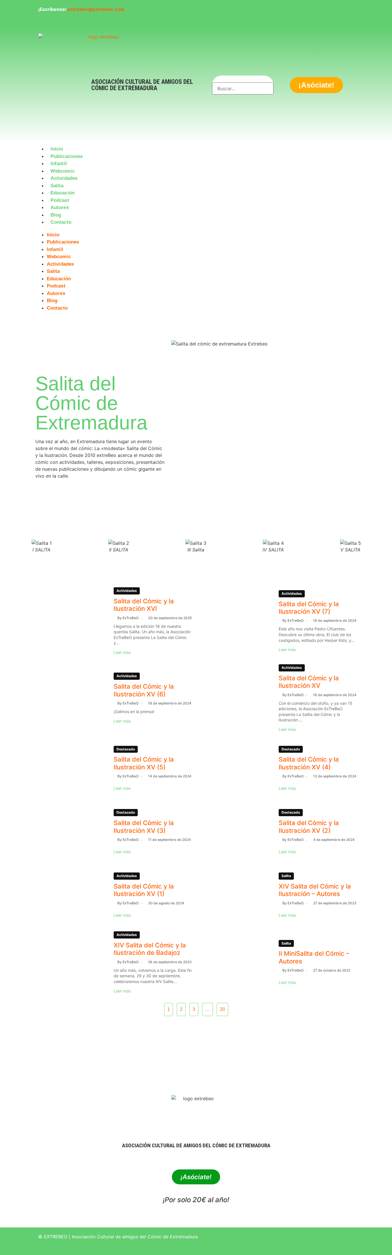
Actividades (64, 178)
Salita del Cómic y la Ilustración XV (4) (309, 763)
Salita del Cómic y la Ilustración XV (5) (144, 763)
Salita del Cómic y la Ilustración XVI (144, 604)
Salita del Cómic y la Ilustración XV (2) (309, 826)
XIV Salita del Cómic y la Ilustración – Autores (315, 890)
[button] (196, 229)
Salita (57, 185)
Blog (56, 215)
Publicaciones (67, 156)
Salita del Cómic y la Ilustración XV (309, 681)
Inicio (57, 149)
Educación (63, 193)
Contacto (61, 222)
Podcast (60, 200)
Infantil (59, 163)
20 (222, 1009)
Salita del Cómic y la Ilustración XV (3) (144, 826)
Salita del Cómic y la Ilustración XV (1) (144, 890)
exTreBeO (131, 618)
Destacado (126, 749)
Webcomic (63, 171)
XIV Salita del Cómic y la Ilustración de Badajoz (150, 948)
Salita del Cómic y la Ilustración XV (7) (309, 607)
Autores (60, 207)
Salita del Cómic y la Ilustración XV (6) (144, 690)
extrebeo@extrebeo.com (96, 9)
